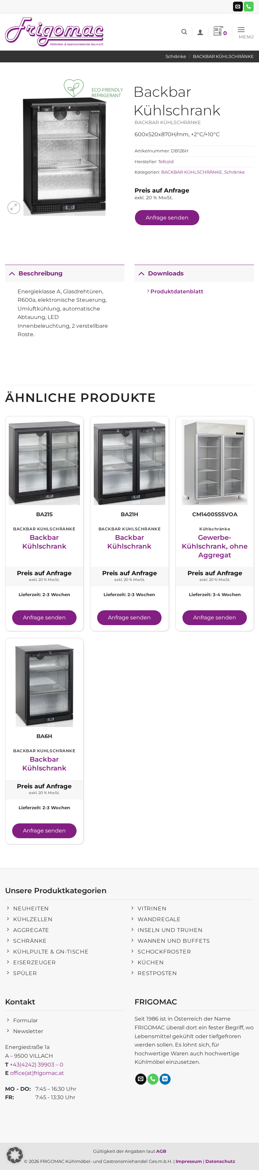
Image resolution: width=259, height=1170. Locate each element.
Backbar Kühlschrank (44, 541)
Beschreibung (41, 273)
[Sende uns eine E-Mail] (238, 7)
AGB (161, 1151)
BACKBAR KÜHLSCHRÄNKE (223, 56)
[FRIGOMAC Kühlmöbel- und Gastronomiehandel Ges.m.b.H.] (55, 32)
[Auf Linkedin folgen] (165, 1079)
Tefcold (166, 161)
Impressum (189, 1161)
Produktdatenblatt (176, 291)
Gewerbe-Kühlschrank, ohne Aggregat (215, 546)
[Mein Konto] (200, 32)
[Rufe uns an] (249, 7)
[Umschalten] (11, 273)
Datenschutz (220, 1161)
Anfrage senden (167, 217)
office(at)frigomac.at (37, 1073)
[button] (184, 31)
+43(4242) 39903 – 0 (36, 1064)
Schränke (176, 56)
